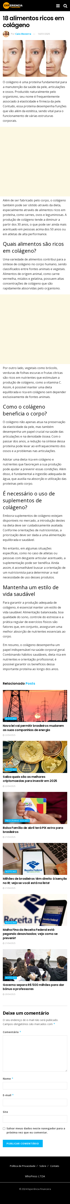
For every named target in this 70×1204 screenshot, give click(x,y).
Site (5, 1112)
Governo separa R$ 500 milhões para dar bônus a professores (33, 987)
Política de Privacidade (22, 1166)
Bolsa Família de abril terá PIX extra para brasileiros (33, 830)
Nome (8, 1078)
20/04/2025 (9, 994)
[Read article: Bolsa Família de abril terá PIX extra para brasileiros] (35, 808)
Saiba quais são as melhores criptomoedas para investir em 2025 (30, 779)
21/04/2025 (9, 837)
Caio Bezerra (23, 33)
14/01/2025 (44, 33)
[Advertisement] (35, 161)
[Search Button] (65, 5)
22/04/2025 (9, 735)
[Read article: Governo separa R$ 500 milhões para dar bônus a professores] (35, 965)
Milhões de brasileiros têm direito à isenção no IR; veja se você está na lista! (35, 881)
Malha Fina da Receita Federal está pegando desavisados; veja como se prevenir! (30, 934)
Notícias (11, 718)
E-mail (8, 1095)
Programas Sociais (17, 820)
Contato (54, 1166)
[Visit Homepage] (13, 5)
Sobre (42, 1166)
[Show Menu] (58, 5)
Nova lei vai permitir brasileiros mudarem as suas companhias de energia (33, 728)
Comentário (12, 1032)
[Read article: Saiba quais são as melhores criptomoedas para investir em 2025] (35, 757)
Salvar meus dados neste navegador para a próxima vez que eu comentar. (36, 1130)
